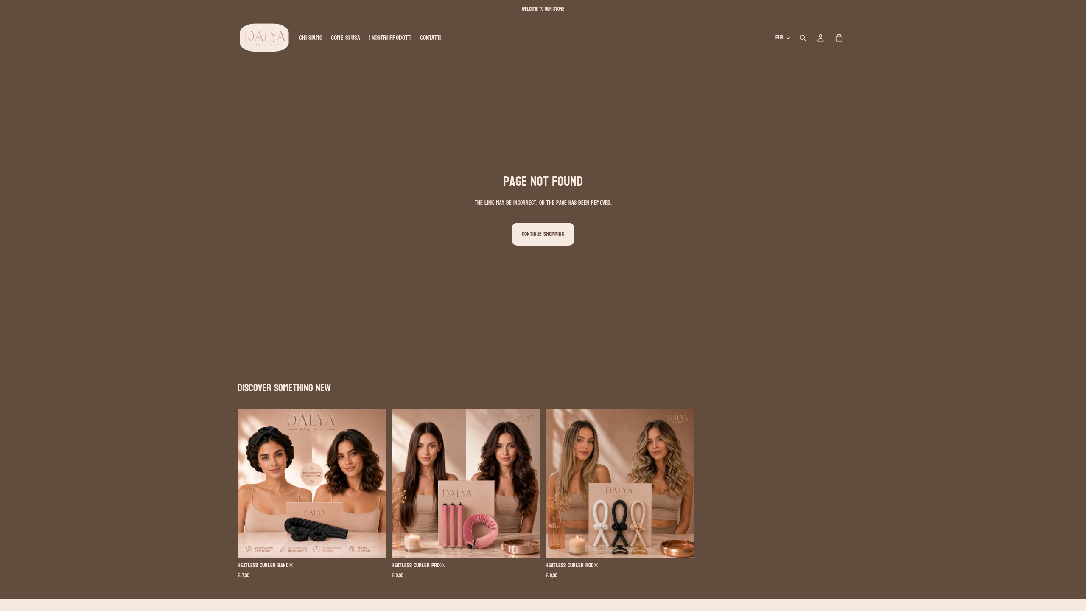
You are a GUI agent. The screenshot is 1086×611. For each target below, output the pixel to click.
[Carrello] (839, 37)
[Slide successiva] (373, 483)
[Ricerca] (802, 37)
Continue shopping (543, 234)
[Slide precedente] (250, 483)
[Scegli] (373, 544)
